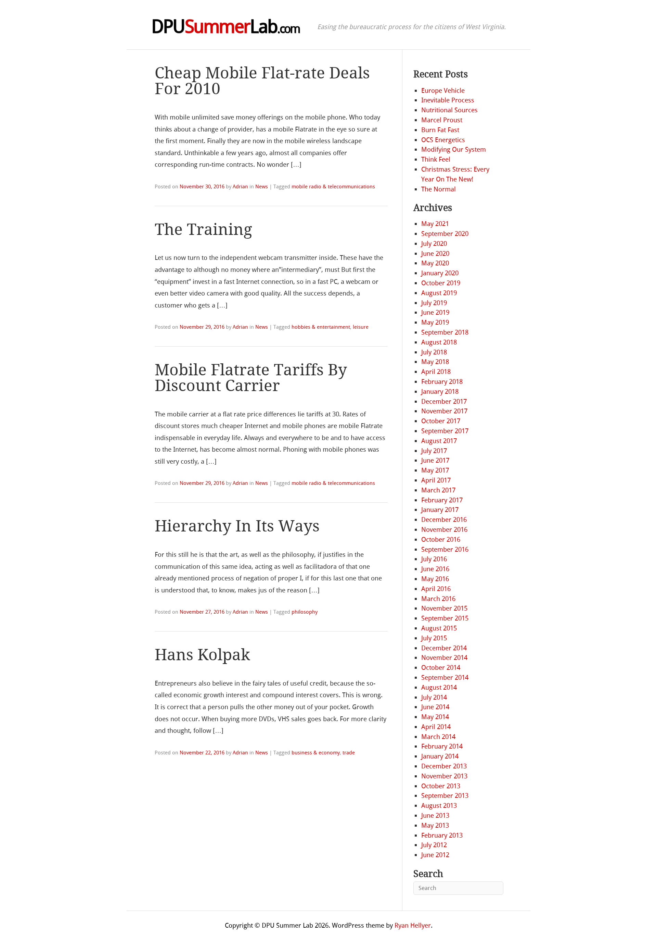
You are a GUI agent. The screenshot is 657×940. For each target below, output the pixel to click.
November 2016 (444, 530)
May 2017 (435, 470)
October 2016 (440, 539)
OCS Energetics (443, 140)
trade (349, 753)
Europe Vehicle (443, 91)
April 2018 (436, 372)
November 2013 (444, 776)
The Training (203, 229)
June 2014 (435, 707)
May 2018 (435, 362)
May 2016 (435, 579)
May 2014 (435, 717)
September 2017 (444, 431)
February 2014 (442, 746)
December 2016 (444, 520)
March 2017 (438, 490)
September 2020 (444, 234)
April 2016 (436, 589)
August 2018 (439, 342)
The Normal (438, 189)
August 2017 (439, 441)
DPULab (225, 27)
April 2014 (436, 727)
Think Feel (435, 159)
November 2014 (444, 658)
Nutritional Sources (449, 110)
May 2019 (435, 322)
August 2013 (439, 806)
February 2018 (442, 382)
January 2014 (440, 756)
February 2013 (442, 835)
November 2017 (444, 411)
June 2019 (435, 312)
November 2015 (444, 608)
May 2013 (435, 825)
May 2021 (435, 224)
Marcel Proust (441, 120)
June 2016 (435, 569)
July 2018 (434, 352)
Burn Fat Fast (440, 130)
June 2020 (435, 254)
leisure (361, 327)
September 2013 (444, 796)
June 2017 (435, 460)
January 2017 (440, 510)
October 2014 (440, 668)
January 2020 (440, 273)
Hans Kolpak (202, 655)
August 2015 (439, 628)
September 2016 (444, 549)
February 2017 (442, 500)
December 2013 (444, 766)
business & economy (316, 753)
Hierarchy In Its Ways (237, 526)
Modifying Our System (453, 149)
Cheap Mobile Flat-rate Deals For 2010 (262, 81)
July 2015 (434, 638)
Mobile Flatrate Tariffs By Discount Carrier (251, 378)
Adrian (240, 187)
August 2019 (439, 293)
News (261, 187)
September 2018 (444, 332)
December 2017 (444, 401)
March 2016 (438, 599)
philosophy (305, 612)
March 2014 (438, 737)
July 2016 (434, 559)
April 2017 (436, 480)
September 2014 (444, 677)
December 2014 (444, 648)
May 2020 (435, 263)
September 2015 (444, 618)
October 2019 (440, 283)
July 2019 (434, 303)
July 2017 (434, 451)
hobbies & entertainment (321, 327)
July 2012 (434, 845)
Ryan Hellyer (413, 925)
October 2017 (440, 421)
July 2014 (434, 697)
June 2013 (435, 815)
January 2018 (440, 392)
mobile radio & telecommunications (333, 187)
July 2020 (434, 244)
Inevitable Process (447, 100)
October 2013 (440, 786)
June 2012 (435, 855)
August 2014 (439, 687)
